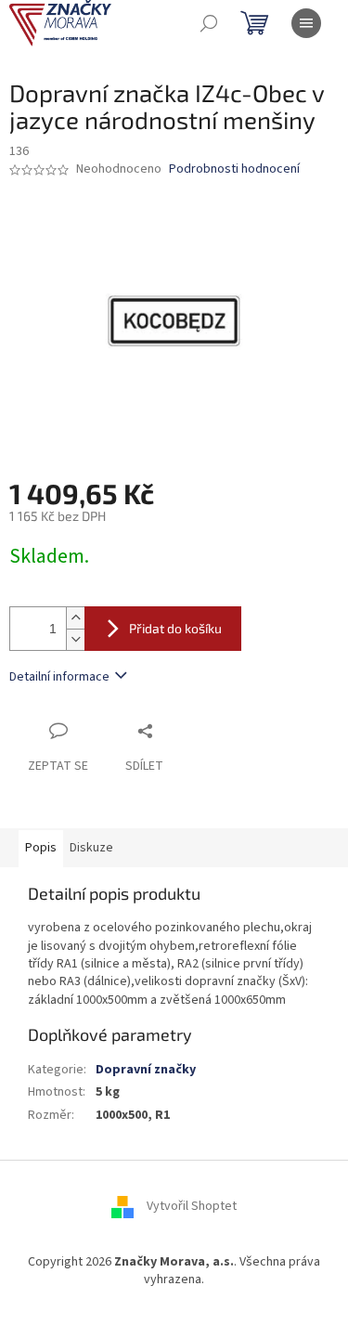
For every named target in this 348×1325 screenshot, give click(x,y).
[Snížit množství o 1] (75, 639)
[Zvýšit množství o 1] (75, 618)
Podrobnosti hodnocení (234, 169)
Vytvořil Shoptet (192, 1207)
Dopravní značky (146, 1069)
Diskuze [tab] (91, 847)
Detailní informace (59, 677)
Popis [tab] (41, 847)
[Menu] (306, 23)
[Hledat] (208, 23)
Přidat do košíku (175, 628)
